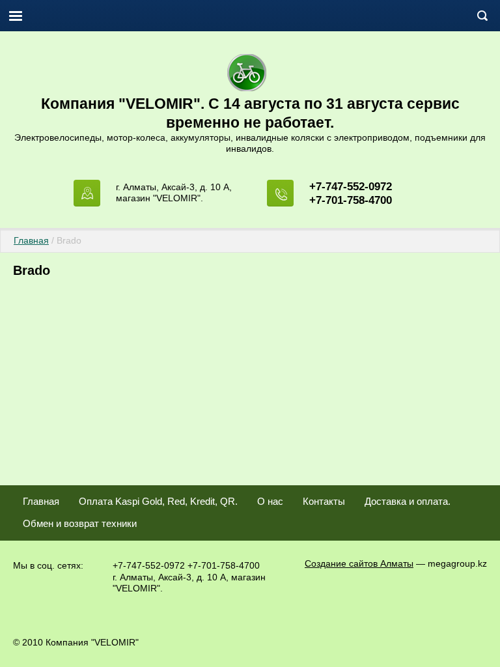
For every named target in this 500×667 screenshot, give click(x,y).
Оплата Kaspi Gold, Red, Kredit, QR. (158, 501)
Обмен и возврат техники (80, 523)
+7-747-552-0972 (350, 186)
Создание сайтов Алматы (359, 563)
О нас (270, 501)
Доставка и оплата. (408, 501)
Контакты (324, 501)
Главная (31, 240)
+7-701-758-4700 (350, 200)
